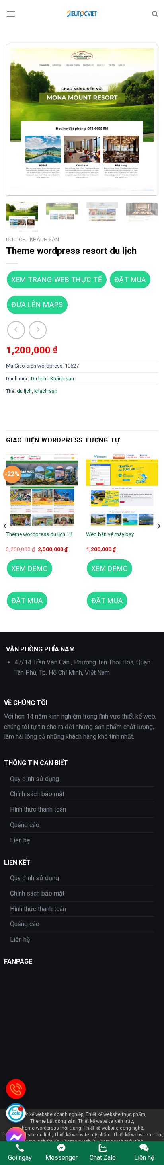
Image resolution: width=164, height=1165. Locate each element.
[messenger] (16, 1137)
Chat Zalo (103, 1157)
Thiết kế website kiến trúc (105, 1121)
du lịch (24, 391)
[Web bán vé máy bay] (122, 490)
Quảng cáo (24, 825)
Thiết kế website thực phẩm (115, 1114)
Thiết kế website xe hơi (137, 1135)
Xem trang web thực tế (56, 279)
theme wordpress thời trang (50, 1128)
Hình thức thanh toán (38, 809)
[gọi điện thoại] (16, 1089)
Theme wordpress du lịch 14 (39, 534)
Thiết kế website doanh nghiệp (50, 1114)
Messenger (61, 1157)
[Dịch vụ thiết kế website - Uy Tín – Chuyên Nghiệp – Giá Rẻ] (83, 14)
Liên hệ (20, 840)
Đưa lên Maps (37, 304)
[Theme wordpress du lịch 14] (42, 490)
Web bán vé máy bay (110, 534)
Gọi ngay (20, 1157)
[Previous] (23, 119)
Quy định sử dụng (34, 779)
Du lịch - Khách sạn (32, 239)
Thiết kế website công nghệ (113, 1128)
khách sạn (45, 391)
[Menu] (11, 13)
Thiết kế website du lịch (26, 1135)
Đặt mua (130, 279)
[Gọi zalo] (16, 1113)
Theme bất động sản (53, 1121)
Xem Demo (29, 568)
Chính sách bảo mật (37, 794)
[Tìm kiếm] (155, 13)
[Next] (141, 119)
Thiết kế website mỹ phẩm (82, 1135)
